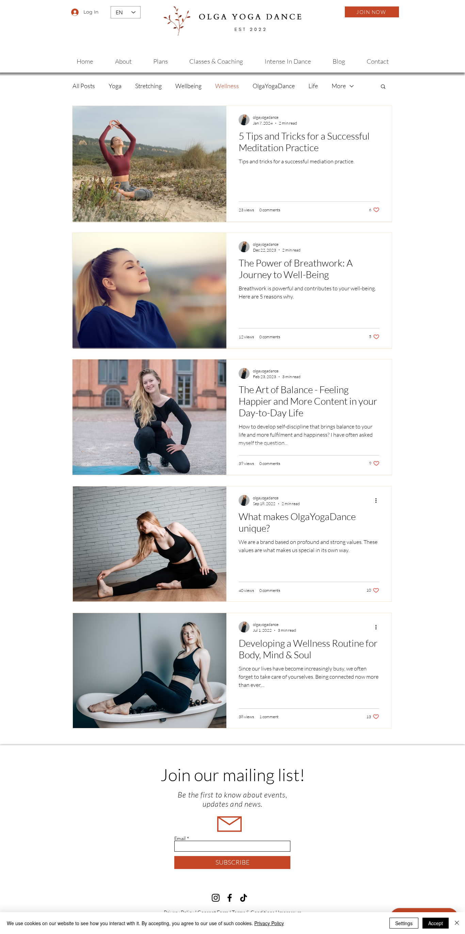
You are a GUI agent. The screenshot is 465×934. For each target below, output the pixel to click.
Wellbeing (188, 86)
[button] (383, 87)
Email (180, 838)
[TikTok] (243, 897)
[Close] (457, 923)
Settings (404, 923)
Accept (435, 923)
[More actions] (378, 500)
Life (313, 86)
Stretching (148, 86)
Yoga (115, 86)
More (339, 86)
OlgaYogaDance (274, 86)
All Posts (84, 86)
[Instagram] (215, 897)
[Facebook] (229, 897)
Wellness (227, 86)
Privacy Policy (269, 923)
